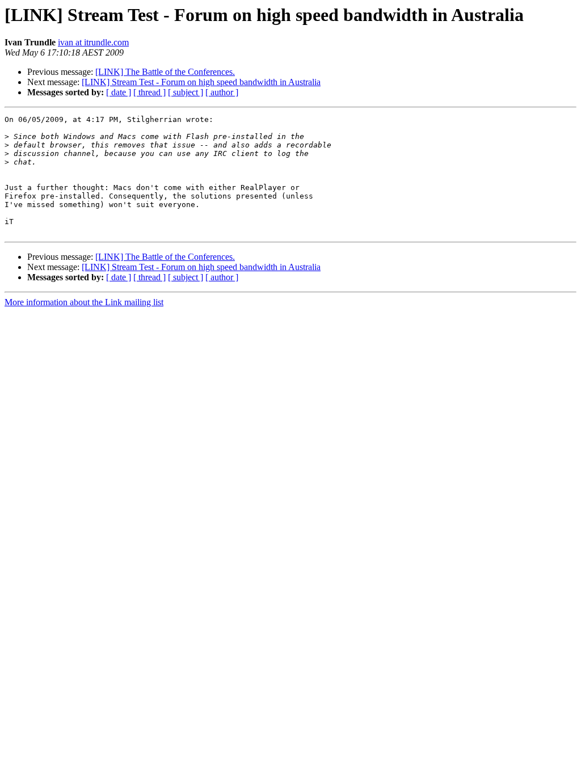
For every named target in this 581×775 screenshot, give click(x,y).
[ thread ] (149, 92)
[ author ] (221, 92)
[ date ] (118, 92)
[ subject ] (185, 92)
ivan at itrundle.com (93, 42)
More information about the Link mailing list (84, 302)
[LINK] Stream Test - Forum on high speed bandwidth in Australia (201, 82)
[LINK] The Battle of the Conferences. (165, 72)
